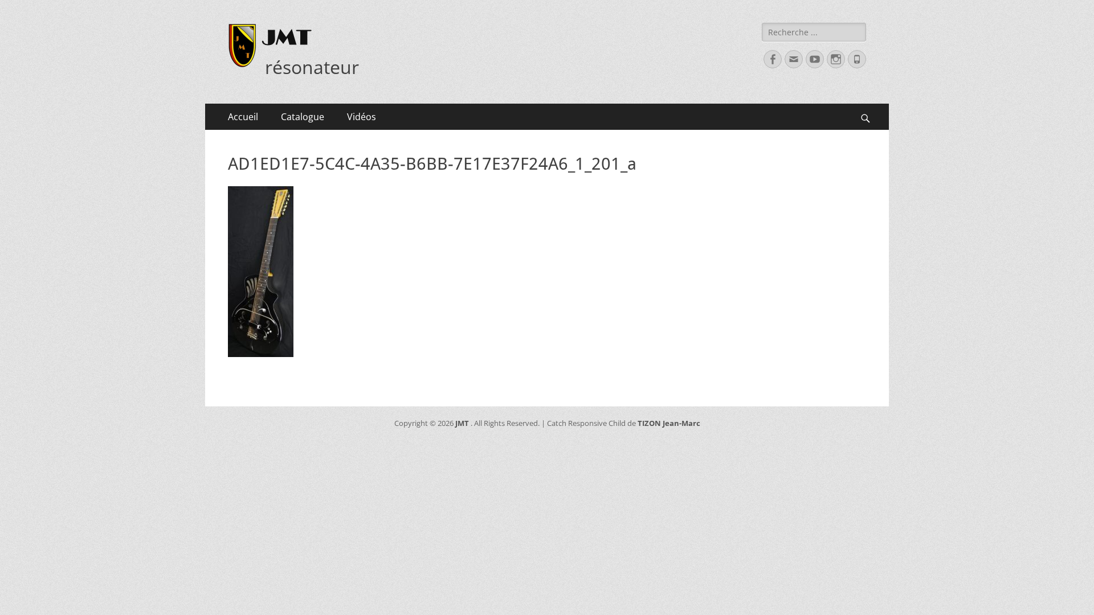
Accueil (243, 116)
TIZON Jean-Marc (669, 423)
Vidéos (361, 116)
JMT (286, 36)
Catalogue (302, 116)
